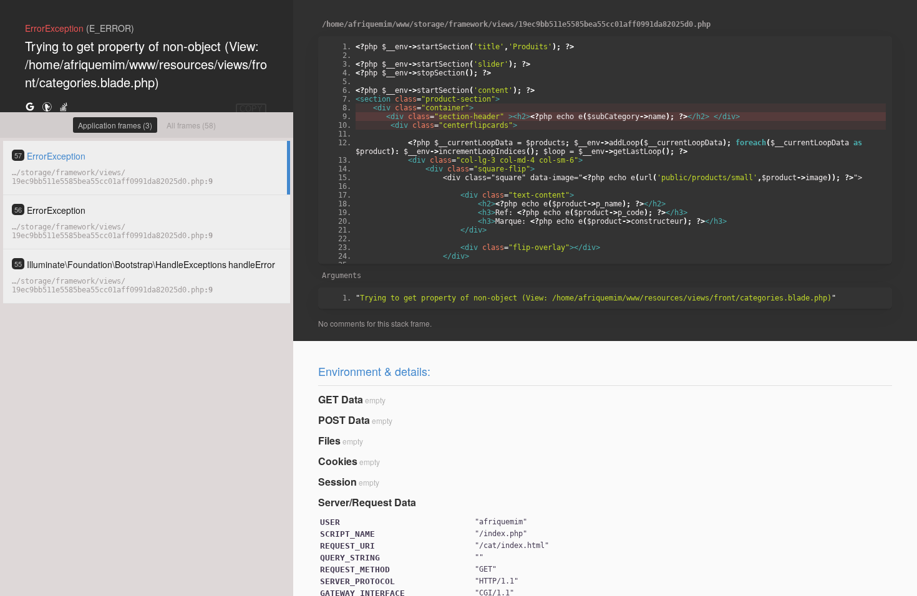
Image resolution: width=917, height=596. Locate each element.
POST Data (344, 420)
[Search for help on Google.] (30, 106)
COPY (251, 108)
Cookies (337, 461)
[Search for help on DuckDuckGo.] (47, 106)
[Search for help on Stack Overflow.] (64, 106)
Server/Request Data (367, 502)
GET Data (340, 399)
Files (329, 440)
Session (337, 481)
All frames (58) (191, 125)
